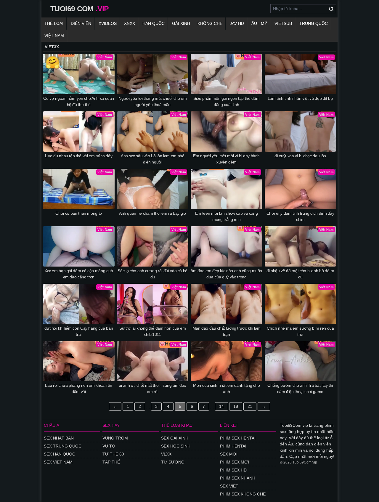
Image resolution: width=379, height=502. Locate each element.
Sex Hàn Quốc (59, 454)
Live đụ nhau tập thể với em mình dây (78, 155)
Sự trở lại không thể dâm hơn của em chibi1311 (152, 331)
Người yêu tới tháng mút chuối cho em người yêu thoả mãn (152, 101)
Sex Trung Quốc (62, 446)
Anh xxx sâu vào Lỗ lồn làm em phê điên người (152, 158)
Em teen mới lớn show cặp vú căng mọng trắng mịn (226, 216)
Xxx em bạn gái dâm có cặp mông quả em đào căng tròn (78, 273)
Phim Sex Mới (234, 462)
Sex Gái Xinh (174, 438)
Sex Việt (229, 486)
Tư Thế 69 (113, 454)
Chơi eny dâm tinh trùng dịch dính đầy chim (300, 216)
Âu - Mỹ (259, 23)
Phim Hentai (233, 446)
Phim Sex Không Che (243, 494)
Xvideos (108, 23)
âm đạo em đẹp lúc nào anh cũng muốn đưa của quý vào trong (226, 273)
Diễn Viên (81, 23)
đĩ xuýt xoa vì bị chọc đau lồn (300, 155)
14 (221, 406)
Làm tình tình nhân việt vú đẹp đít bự (300, 98)
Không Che (209, 23)
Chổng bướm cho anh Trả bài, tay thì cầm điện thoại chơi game (300, 388)
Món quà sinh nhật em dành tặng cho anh (226, 388)
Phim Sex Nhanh (237, 478)
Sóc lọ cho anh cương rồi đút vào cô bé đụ (152, 273)
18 (235, 406)
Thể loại (53, 23)
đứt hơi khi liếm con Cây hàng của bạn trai (78, 331)
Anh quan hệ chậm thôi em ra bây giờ (152, 213)
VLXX (166, 454)
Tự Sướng (172, 462)
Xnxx (129, 23)
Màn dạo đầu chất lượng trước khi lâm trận (226, 331)
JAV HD (237, 23)
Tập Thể (111, 462)
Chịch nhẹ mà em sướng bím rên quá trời (300, 331)
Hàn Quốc (153, 23)
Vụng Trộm (115, 438)
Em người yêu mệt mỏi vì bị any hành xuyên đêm (226, 158)
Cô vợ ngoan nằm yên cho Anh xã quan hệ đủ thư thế (78, 101)
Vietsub (283, 23)
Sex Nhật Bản (59, 438)
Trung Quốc (313, 23)
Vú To (108, 446)
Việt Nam (54, 35)
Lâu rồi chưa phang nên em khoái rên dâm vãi (78, 388)
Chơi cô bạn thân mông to (78, 213)
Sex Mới (228, 454)
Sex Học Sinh (175, 446)
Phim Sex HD (233, 470)
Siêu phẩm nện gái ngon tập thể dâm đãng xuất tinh (226, 101)
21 (250, 406)
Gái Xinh (181, 23)
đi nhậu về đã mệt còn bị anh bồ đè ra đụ (300, 273)
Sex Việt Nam (58, 462)
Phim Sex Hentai (238, 438)
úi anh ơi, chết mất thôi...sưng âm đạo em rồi (152, 388)
